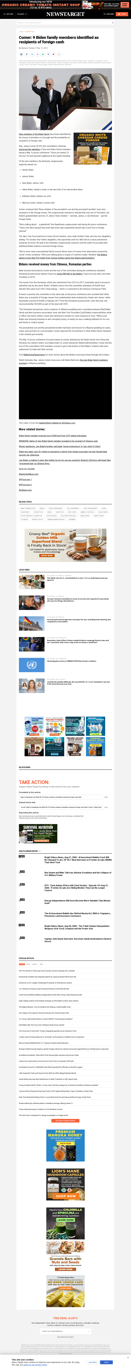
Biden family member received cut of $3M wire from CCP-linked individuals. (53, 436)
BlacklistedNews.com (28, 474)
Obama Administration (56, 65)
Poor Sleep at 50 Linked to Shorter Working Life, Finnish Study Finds (44, 1013)
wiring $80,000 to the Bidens (70, 274)
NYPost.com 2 (25, 485)
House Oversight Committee (67, 63)
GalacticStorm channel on (57, 423)
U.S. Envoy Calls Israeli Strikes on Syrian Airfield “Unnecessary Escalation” (46, 1019)
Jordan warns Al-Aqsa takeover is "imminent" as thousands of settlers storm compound (51, 1037)
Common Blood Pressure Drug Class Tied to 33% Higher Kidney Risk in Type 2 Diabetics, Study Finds (56, 1091)
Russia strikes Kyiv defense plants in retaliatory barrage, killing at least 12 (46, 1103)
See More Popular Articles (65, 1121)
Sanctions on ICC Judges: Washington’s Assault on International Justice (45, 983)
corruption (99, 61)
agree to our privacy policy (35, 1365)
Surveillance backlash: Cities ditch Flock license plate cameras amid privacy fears (49, 1055)
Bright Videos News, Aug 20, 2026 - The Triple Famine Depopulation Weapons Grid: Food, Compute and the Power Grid (77, 927)
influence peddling (94, 63)
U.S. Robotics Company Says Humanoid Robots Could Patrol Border (44, 989)
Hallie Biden (52, 63)
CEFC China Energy (75, 61)
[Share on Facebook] (27, 54)
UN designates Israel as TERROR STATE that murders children (71, 661)
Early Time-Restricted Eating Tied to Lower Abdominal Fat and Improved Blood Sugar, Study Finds (55, 1097)
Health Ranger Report (28, 851)
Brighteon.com (25, 490)
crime (106, 61)
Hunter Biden (82, 63)
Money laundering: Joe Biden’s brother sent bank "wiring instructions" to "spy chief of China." (60, 446)
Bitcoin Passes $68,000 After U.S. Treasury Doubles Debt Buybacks (43, 1043)
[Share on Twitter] (32, 54)
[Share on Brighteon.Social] (21, 54)
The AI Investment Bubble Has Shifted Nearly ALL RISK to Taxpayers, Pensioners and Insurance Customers (78, 914)
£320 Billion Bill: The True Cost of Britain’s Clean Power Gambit (41, 1025)
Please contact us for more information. (33, 818)
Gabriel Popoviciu (41, 63)
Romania (68, 65)
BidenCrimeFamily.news (34, 355)
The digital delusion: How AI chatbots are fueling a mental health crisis (45, 1007)
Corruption (29, 32)
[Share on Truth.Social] (48, 54)
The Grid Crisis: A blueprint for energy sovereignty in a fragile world (43, 1115)
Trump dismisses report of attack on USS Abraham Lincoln (40, 1109)
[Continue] (88, 1331)
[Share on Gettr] (54, 54)
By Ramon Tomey (26, 48)
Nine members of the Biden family (34, 134)
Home (21, 32)
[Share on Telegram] (37, 54)
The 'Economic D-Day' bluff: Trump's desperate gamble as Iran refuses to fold (47, 1031)
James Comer (24, 65)
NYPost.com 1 (25, 479)
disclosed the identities (29, 149)
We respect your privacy (65, 1337)
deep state (30, 63)
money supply (42, 65)
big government (62, 61)
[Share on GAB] (43, 54)
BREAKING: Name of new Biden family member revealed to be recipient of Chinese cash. (58, 441)
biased (39, 61)
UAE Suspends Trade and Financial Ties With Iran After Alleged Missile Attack (47, 1073)
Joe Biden (33, 65)
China (84, 61)
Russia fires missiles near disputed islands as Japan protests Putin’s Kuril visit (47, 977)
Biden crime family (49, 61)
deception (22, 63)
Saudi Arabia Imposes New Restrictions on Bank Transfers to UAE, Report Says (48, 1079)
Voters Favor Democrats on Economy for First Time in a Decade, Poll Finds (46, 1061)
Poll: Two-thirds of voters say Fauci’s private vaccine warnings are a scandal (47, 971)
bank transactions (30, 61)
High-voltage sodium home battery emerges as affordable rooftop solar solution (49, 1001)
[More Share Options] (59, 54)
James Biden (106, 63)
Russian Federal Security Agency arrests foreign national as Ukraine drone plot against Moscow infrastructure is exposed (63, 1049)
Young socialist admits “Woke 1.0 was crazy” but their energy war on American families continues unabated (58, 1085)
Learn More (93, 1362)
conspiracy (91, 61)
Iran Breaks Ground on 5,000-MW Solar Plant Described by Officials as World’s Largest (50, 1067)
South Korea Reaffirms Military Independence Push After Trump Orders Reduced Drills (50, 995)
